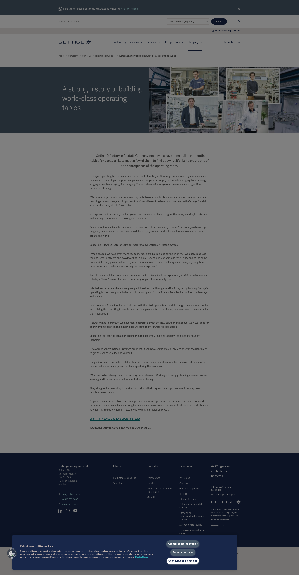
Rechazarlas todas (182, 552)
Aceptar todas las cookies (183, 543)
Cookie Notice (141, 557)
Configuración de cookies (182, 560)
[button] (12, 553)
